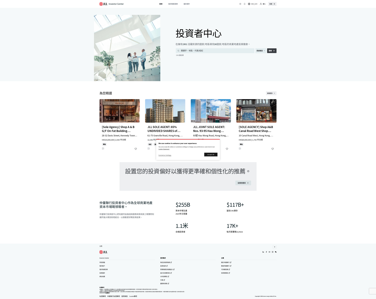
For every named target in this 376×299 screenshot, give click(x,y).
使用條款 (124, 296)
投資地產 (163, 266)
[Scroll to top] (275, 247)
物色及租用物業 (165, 262)
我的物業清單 (103, 269)
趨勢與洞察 (163, 283)
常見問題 (102, 262)
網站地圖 (102, 276)
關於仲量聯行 (225, 262)
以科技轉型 (163, 276)
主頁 (100, 246)
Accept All (210, 154)
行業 (161, 280)
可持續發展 (224, 269)
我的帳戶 (102, 266)
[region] (188, 149)
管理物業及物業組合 (166, 269)
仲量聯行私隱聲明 (113, 296)
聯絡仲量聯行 (225, 266)
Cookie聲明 (133, 296)
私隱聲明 (102, 296)
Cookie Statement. (164, 149)
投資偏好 (102, 273)
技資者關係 (224, 273)
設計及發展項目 (165, 273)
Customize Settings (165, 155)
